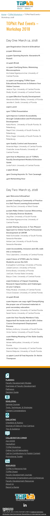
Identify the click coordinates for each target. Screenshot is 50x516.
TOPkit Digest (12, 472)
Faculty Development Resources (20, 481)
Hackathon (10, 444)
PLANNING (10, 380)
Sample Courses (13, 404)
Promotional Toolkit (14, 456)
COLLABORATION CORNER (16, 438)
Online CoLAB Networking (17, 450)
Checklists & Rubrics (14, 423)
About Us (10, 484)
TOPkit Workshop (15, 14)
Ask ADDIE (10, 441)
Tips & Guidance (13, 429)
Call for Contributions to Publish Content (23, 453)
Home (3, 14)
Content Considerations (16, 411)
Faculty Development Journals (19, 475)
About (19, 8)
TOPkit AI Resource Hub (16, 469)
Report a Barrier (12, 487)
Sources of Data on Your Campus (20, 426)
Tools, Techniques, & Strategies (19, 407)
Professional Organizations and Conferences (25, 478)
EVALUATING (11, 420)
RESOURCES (10, 465)
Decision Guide (12, 392)
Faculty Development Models (18, 383)
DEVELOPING (11, 401)
